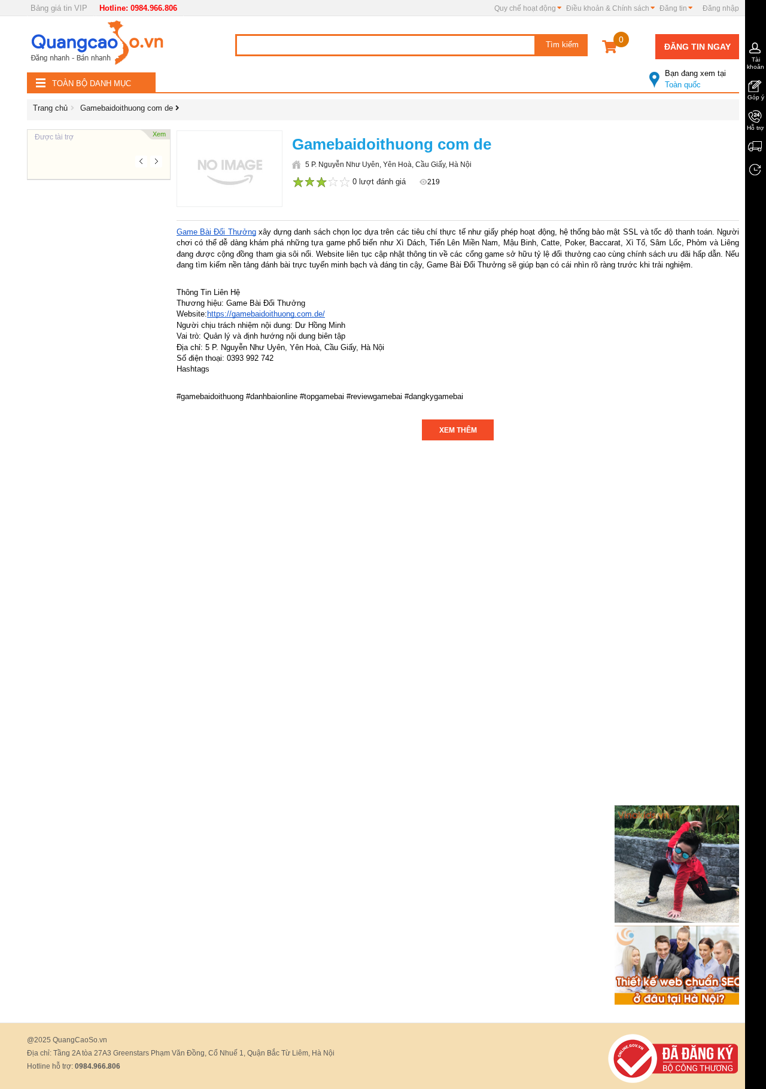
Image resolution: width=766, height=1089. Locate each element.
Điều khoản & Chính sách (607, 8)
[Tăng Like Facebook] (679, 863)
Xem (159, 134)
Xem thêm (458, 430)
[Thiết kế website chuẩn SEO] (679, 964)
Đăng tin (673, 8)
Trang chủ (50, 108)
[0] (609, 48)
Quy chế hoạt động (525, 8)
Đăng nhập (721, 8)
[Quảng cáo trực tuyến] (99, 46)
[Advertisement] (99, 359)
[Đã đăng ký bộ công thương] (673, 1058)
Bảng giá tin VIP (59, 8)
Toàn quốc (695, 79)
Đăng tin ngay (697, 46)
